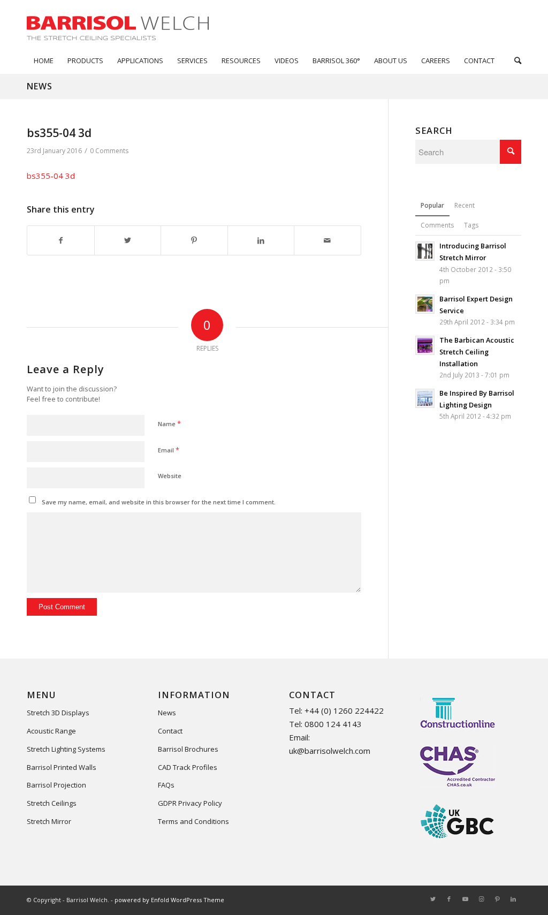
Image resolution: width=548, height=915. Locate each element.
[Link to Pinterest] (497, 899)
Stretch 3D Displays (58, 712)
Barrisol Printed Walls (61, 767)
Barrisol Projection (56, 785)
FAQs (166, 785)
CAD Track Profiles (187, 767)
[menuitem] (43, 60)
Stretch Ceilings (52, 803)
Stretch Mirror (49, 821)
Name (169, 423)
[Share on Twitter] (128, 240)
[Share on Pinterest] (194, 240)
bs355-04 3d (51, 175)
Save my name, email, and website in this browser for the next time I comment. (159, 502)
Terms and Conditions (193, 821)
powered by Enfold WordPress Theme (169, 900)
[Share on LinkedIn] (261, 240)
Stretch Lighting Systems (66, 749)
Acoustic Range (51, 731)
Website (169, 476)
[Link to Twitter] (433, 899)
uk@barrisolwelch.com (329, 750)
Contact (170, 731)
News (39, 86)
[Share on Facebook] (60, 240)
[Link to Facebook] (449, 899)
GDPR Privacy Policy (190, 803)
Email (168, 450)
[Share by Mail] (327, 240)
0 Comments (109, 150)
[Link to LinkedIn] (513, 899)
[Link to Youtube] (465, 899)
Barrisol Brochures (188, 749)
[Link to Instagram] (481, 899)
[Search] (514, 60)
